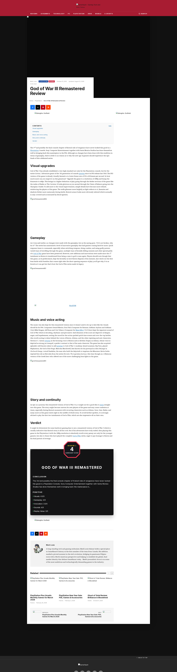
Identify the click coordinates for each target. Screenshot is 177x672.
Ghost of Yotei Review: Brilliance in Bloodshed (98, 596)
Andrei (90, 600)
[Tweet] (38, 107)
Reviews (33, 13)
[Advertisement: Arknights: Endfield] (72, 116)
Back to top (143, 657)
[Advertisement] (131, 125)
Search (144, 13)
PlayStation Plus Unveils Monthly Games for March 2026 (41, 597)
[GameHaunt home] (88, 666)
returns (47, 341)
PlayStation (79, 13)
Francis (32, 603)
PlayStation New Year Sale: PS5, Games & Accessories (70, 596)
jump (102, 405)
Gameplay (35, 131)
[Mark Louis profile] (38, 548)
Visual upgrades (37, 128)
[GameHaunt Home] (88, 6)
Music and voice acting (39, 134)
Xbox (90, 13)
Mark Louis (50, 545)
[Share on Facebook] (32, 107)
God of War (37, 253)
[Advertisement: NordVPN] (72, 309)
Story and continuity (38, 138)
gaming (82, 173)
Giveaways (45, 13)
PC (69, 13)
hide (110, 126)
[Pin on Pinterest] (43, 107)
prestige (60, 346)
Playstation (34, 150)
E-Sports (109, 13)
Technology (59, 13)
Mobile (98, 13)
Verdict (34, 141)
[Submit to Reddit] (48, 107)
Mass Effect (80, 330)
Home (31, 101)
